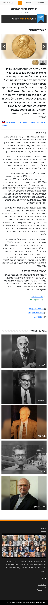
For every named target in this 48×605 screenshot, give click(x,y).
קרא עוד (43, 571)
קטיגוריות (41, 3)
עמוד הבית (42, 585)
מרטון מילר (41, 471)
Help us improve (36, 308)
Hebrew (6, 3)
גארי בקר (42, 436)
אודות (44, 587)
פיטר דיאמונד (37, 297)
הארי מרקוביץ (40, 507)
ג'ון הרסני (42, 365)
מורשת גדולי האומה (24, 9)
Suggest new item (36, 313)
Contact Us (39, 317)
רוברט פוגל (41, 401)
